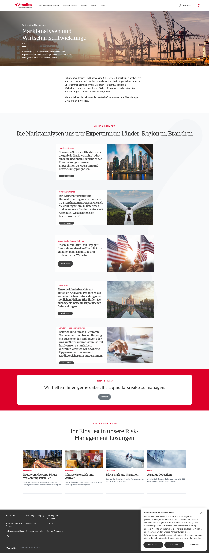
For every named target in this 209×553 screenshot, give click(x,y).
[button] (10, 5)
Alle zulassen (153, 545)
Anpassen (194, 545)
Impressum (10, 516)
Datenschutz (32, 523)
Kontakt (102, 6)
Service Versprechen (55, 531)
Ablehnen (174, 545)
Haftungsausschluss (15, 531)
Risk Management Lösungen (49, 6)
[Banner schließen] (201, 513)
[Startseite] (23, 5)
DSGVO (50, 523)
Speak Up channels (34, 531)
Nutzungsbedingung (35, 516)
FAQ (7, 536)
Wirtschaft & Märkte (70, 6)
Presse (93, 6)
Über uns (84, 6)
